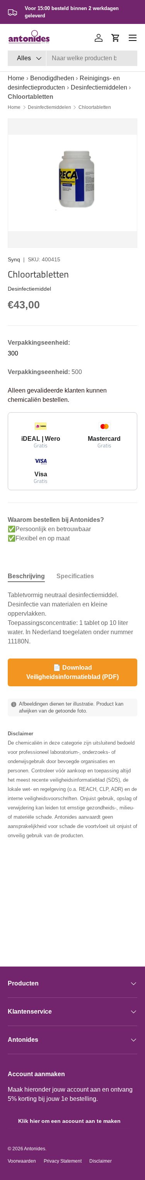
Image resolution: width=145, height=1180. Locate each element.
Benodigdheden (52, 78)
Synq (14, 259)
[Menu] (132, 37)
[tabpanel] (72, 618)
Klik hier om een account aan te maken (69, 1121)
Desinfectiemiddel (29, 289)
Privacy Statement (63, 1161)
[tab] (26, 576)
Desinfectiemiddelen (99, 87)
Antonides (34, 1148)
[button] (115, 37)
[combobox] (72, 58)
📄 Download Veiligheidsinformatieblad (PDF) (72, 672)
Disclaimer (100, 1161)
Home (16, 78)
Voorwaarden (22, 1161)
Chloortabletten (94, 107)
